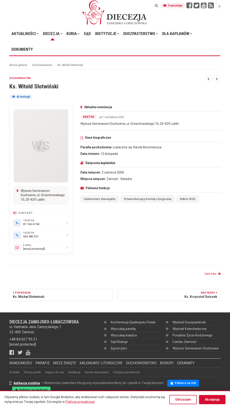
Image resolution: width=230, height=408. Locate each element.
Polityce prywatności (80, 402)
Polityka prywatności (126, 372)
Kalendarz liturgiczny (101, 363)
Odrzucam (183, 399)
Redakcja (74, 372)
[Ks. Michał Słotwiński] (208, 79)
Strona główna (18, 65)
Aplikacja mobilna (26, 383)
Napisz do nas (54, 372)
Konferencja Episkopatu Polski (133, 322)
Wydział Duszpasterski (189, 322)
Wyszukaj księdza (124, 335)
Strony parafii (32, 372)
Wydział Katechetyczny (189, 329)
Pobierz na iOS (185, 383)
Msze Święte (64, 363)
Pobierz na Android (33, 390)
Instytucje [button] (106, 33)
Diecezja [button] (51, 33)
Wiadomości (20, 363)
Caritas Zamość (184, 342)
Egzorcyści (119, 348)
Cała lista (210, 273)
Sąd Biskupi (119, 342)
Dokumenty (22, 49)
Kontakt (14, 372)
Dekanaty (186, 363)
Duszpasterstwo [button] (139, 33)
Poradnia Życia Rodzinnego (192, 335)
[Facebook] (13, 352)
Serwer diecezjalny (97, 372)
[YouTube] (30, 352)
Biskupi (167, 363)
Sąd (87, 33)
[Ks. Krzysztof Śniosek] (217, 79)
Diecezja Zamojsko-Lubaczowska (115, 12)
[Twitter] (22, 352)
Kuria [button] (72, 33)
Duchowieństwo (42, 65)
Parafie (42, 363)
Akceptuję (212, 399)
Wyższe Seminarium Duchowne (195, 348)
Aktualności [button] (24, 33)
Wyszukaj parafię (123, 329)
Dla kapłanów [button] (176, 33)
